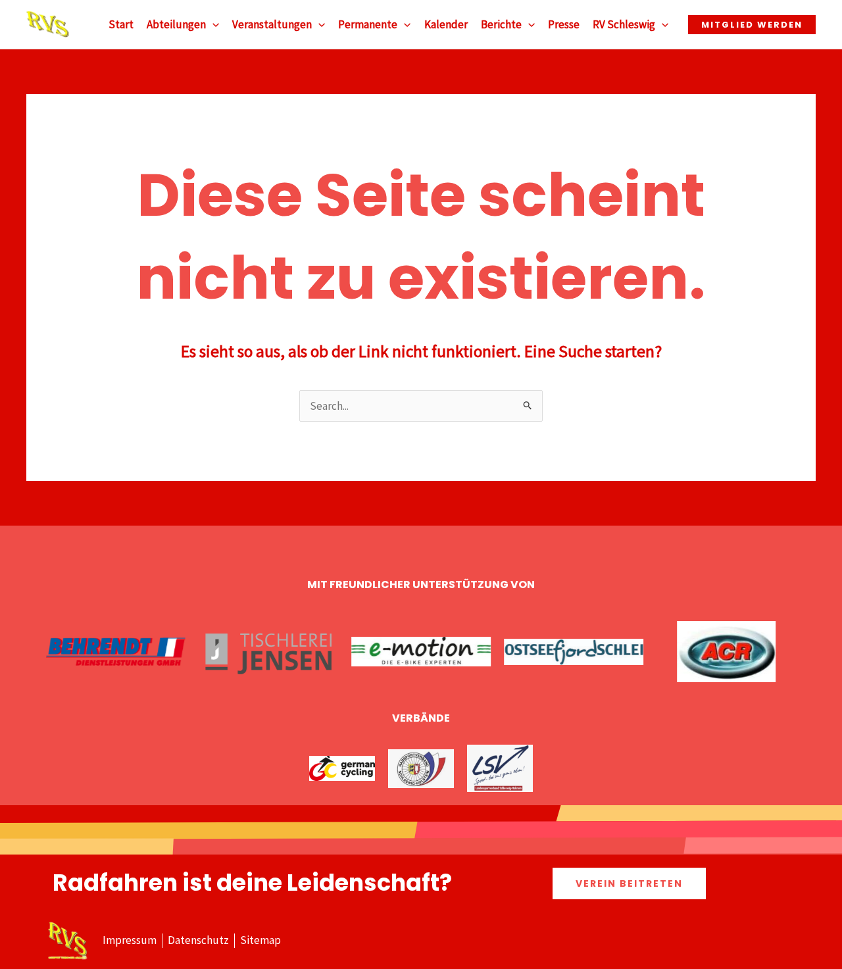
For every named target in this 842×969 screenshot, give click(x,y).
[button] (212, 24)
